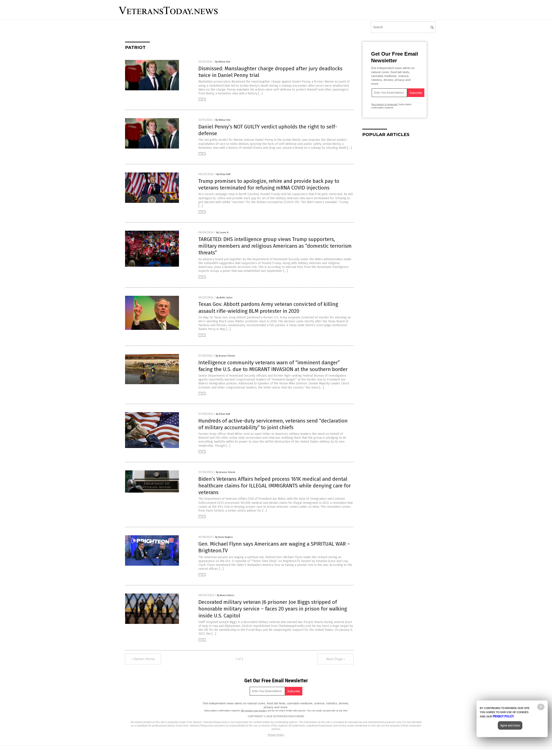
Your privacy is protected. (384, 104)
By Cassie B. (222, 232)
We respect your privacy (254, 710)
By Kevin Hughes (224, 537)
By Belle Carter (224, 297)
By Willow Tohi (222, 61)
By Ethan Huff (223, 174)
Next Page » (335, 659)
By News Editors (225, 595)
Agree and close (510, 725)
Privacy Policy (276, 734)
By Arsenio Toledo (225, 355)
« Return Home (143, 659)
